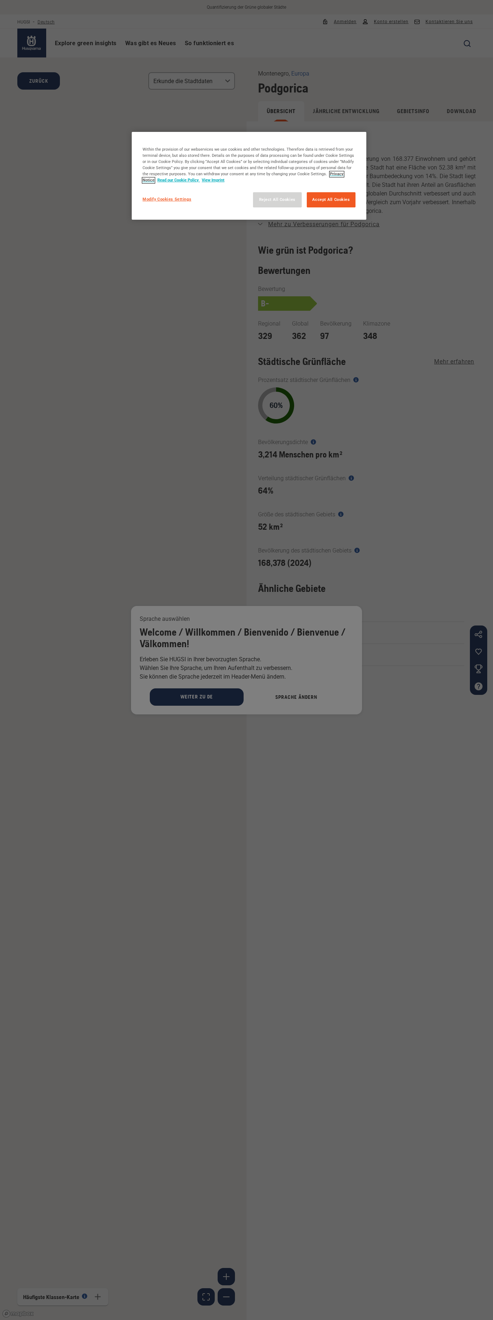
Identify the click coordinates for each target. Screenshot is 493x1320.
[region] (249, 176)
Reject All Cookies (277, 199)
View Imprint (213, 180)
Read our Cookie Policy (178, 180)
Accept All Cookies (331, 199)
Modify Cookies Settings (167, 199)
